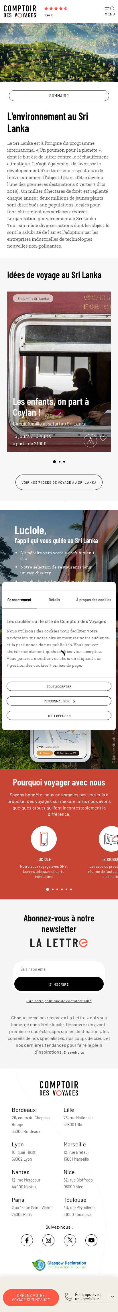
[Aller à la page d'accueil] (21, 11)
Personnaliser (56, 701)
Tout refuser (59, 716)
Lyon (18, 1144)
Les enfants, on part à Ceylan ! (51, 410)
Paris (18, 1199)
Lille (69, 1109)
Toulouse (75, 1199)
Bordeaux (24, 1109)
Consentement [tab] (19, 599)
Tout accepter (59, 686)
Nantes (21, 1171)
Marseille (75, 1144)
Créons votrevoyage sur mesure (31, 1297)
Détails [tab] (54, 599)
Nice (69, 1171)
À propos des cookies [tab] (93, 599)
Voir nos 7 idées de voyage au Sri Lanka (59, 482)
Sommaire (59, 95)
